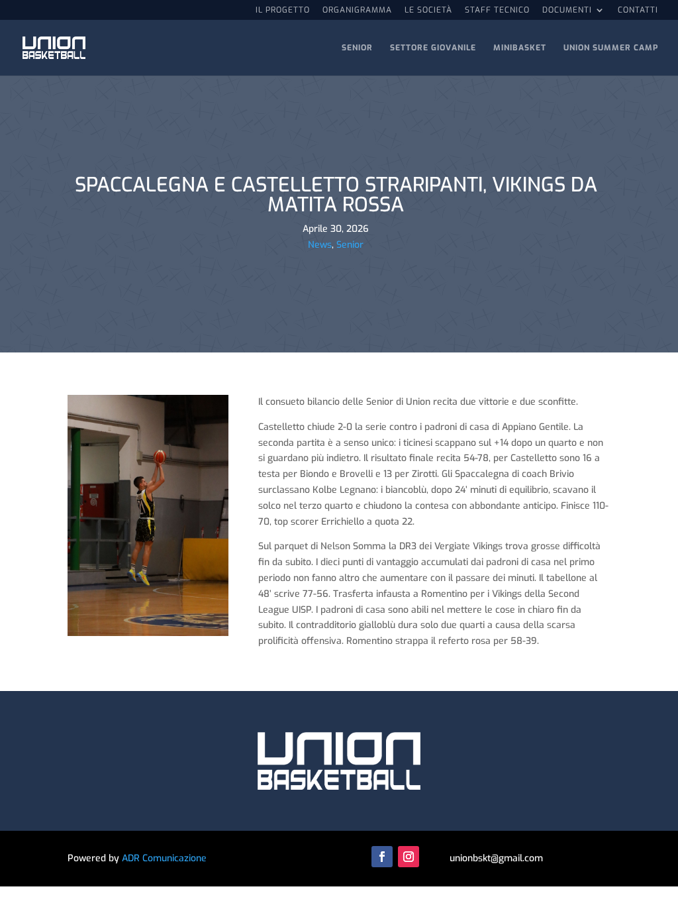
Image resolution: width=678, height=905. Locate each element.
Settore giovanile (433, 48)
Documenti (567, 10)
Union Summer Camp (610, 48)
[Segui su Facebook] (382, 856)
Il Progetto (283, 10)
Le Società (428, 10)
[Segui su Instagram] (408, 856)
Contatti (638, 10)
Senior (357, 48)
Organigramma (357, 10)
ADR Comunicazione (164, 858)
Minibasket (519, 48)
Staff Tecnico (497, 10)
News (320, 245)
